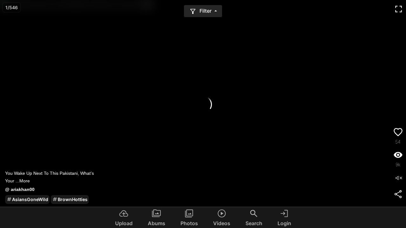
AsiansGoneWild (30, 199)
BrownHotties (73, 199)
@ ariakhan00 (20, 189)
